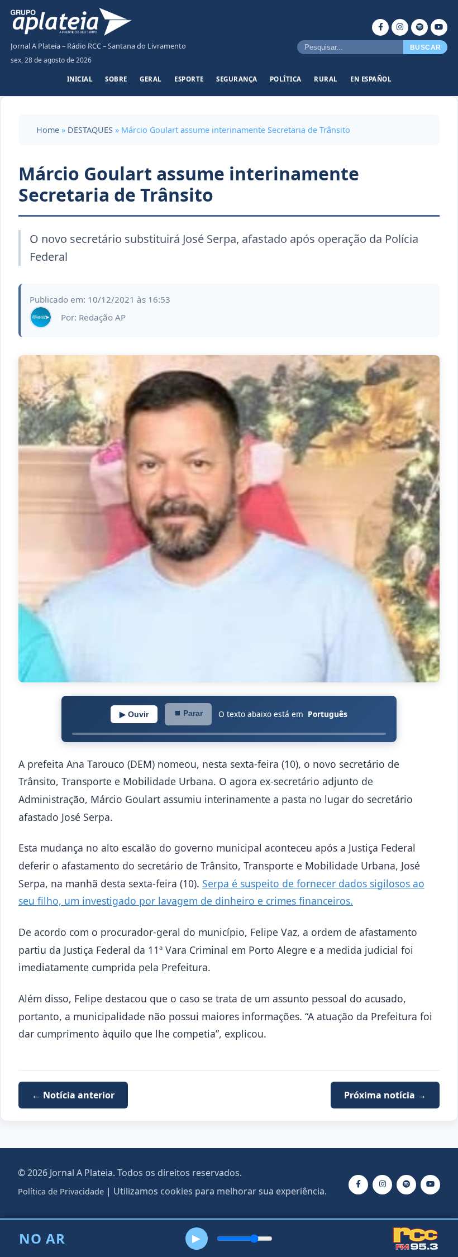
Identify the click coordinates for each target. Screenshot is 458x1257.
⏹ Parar (188, 713)
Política (286, 79)
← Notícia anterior (73, 1095)
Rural (326, 79)
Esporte (189, 79)
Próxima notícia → (385, 1095)
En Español (371, 79)
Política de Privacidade (61, 1191)
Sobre (116, 79)
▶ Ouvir (134, 714)
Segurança (236, 79)
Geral (151, 79)
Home (47, 130)
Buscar (425, 47)
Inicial (80, 79)
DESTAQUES (90, 130)
